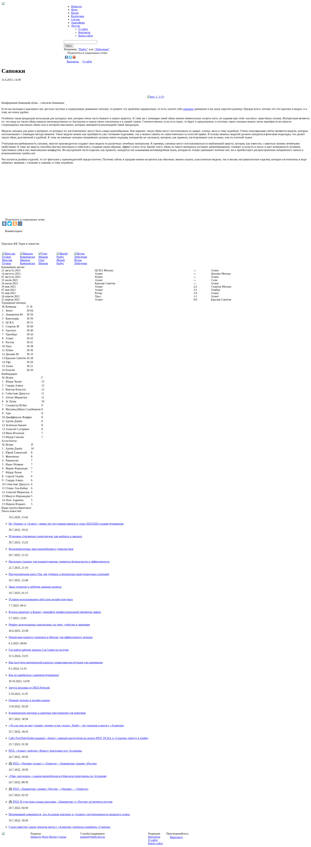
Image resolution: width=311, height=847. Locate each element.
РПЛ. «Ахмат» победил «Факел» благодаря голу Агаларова (45, 750)
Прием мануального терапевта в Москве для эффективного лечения (50, 637)
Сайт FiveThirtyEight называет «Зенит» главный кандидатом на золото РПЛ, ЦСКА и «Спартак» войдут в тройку (78, 738)
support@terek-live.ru (92, 836)
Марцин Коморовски (27, 262)
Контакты (84, 32)
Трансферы (78, 22)
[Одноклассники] (15, 223)
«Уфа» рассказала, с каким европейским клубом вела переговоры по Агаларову (58, 776)
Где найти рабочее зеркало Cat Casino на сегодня (38, 649)
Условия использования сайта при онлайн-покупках (41, 599)
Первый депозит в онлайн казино (29, 700)
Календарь (77, 16)
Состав (75, 19)
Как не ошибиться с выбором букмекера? (34, 675)
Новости (36, 836)
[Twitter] (70, 57)
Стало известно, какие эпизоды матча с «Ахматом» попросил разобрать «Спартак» (60, 826)
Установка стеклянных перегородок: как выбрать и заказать (45, 536)
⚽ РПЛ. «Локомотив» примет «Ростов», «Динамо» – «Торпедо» (49, 788)
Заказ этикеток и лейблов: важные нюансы (35, 586)
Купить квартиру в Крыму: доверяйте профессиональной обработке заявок (55, 611)
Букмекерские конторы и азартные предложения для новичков (47, 712)
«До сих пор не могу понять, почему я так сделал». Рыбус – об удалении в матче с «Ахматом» (66, 725)
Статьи (62, 836)
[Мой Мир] (20, 223)
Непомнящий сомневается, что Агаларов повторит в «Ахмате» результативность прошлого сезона (69, 814)
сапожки (188, 108)
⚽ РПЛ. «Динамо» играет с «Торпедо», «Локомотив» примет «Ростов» (53, 763)
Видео (75, 12)
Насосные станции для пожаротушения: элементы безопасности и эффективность (59, 561)
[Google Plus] (74, 57)
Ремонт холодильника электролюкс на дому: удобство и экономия (49, 624)
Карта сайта (85, 35)
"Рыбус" (83, 49)
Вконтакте (176, 837)
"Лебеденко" (102, 49)
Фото (74, 9)
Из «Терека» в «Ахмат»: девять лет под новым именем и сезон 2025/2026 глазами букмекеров (66, 523)
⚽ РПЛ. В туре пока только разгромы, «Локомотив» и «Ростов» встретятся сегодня (60, 801)
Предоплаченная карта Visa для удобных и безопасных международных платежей (59, 574)
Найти (68, 46)
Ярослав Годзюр (7, 262)
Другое (75, 25)
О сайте (83, 29)
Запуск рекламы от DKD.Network (29, 687)
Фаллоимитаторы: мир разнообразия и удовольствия (41, 548)
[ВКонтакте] (66, 57)
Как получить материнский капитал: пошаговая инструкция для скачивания (56, 662)
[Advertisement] (43, 86)
